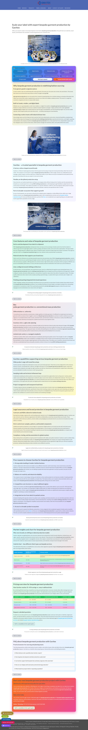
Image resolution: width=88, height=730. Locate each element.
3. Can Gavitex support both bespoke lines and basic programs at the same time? (33, 660)
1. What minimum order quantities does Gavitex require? (28, 653)
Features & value (51, 71)
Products (31, 8)
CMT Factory (72, 721)
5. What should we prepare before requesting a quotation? (28, 668)
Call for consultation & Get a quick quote (24, 623)
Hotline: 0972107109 (8, 722)
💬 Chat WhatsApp (7, 713)
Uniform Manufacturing (53, 721)
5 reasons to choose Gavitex (51, 76)
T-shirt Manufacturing (64, 721)
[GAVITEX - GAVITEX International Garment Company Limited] (44, 3)
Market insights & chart (67, 76)
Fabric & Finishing (41, 8)
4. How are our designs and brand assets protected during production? (31, 664)
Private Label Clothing (29, 723)
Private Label (45, 721)
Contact (77, 721)
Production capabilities (20, 76)
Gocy (44, 197)
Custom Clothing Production (35, 721)
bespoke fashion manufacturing (31, 620)
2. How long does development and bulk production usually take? (30, 657)
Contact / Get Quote (58, 8)
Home (19, 8)
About (49, 8)
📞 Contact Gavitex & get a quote (64, 79)
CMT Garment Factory (41, 723)
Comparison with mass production (67, 71)
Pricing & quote (22, 79)
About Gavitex (35, 71)
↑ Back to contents (17, 159)
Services (24, 8)
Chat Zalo (5, 716)
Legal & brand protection (36, 76)
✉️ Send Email (6, 725)
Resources (67, 8)
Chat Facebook (6, 719)
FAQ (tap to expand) (42, 79)
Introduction (20, 71)
